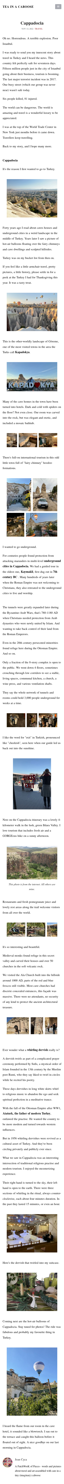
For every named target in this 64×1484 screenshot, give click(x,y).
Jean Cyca (21, 1459)
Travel (39, 28)
